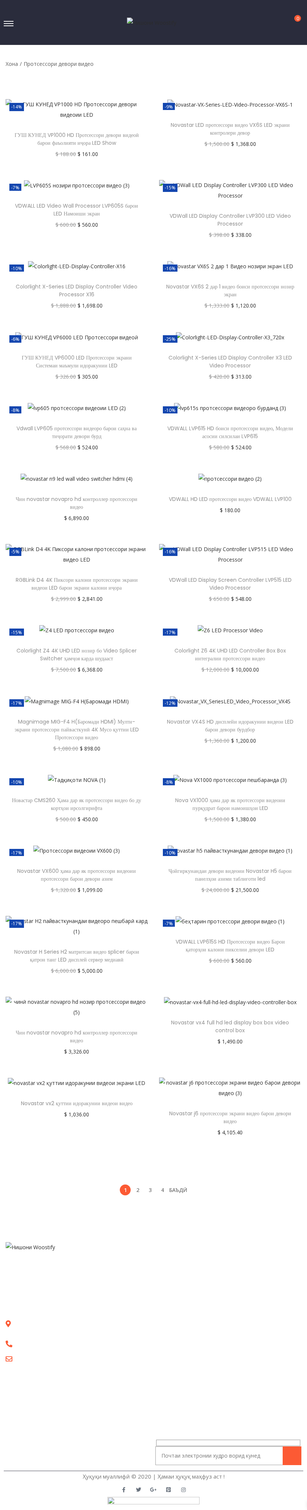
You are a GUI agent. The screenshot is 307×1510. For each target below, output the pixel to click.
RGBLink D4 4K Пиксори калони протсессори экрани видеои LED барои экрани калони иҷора (77, 584)
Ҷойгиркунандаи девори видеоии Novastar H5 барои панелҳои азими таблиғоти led (230, 875)
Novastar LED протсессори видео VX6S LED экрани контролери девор (230, 129)
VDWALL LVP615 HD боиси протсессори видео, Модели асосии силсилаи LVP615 (230, 432)
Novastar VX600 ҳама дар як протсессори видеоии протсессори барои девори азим (76, 875)
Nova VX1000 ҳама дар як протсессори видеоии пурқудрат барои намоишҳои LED (230, 804)
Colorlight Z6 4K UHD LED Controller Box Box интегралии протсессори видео (230, 654)
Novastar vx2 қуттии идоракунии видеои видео (77, 1103)
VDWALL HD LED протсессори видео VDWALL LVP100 (230, 499)
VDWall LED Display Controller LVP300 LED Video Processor (230, 219)
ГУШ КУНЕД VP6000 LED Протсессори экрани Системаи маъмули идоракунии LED (77, 361)
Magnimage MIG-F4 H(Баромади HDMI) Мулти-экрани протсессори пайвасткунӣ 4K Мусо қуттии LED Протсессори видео (77, 729)
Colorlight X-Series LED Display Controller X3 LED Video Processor (230, 361)
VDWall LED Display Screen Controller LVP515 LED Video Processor (230, 584)
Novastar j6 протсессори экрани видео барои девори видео (230, 1117)
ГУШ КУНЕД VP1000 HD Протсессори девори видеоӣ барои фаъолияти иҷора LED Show (77, 139)
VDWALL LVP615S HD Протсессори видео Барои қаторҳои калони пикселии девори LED (230, 945)
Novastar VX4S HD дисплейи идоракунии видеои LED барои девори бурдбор (230, 725)
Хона (12, 63)
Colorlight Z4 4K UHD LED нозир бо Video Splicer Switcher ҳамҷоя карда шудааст (76, 654)
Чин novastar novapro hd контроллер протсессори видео (76, 503)
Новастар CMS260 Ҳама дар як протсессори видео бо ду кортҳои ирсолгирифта (76, 804)
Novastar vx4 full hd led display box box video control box (230, 1026)
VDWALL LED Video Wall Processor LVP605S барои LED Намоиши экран (76, 209)
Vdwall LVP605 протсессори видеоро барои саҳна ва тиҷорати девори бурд (76, 432)
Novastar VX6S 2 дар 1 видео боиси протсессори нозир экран (230, 290)
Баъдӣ (178, 1189)
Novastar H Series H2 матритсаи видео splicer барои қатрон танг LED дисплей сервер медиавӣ (76, 955)
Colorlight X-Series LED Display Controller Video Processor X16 (76, 290)
